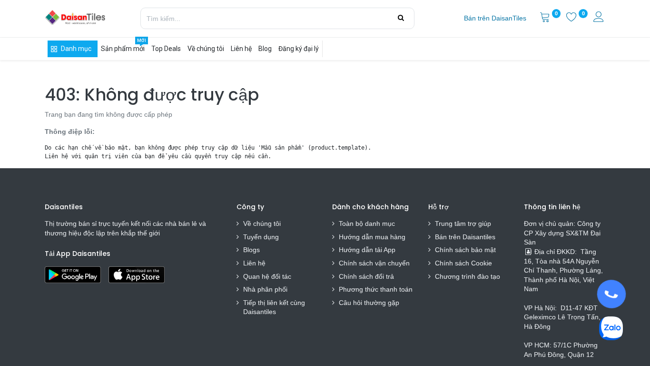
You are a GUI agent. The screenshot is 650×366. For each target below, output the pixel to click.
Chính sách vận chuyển (374, 263)
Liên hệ (254, 263)
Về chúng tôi (262, 223)
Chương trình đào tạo (468, 276)
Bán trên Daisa (457, 237)
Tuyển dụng (261, 237)
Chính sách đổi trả (366, 276)
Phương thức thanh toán (376, 289)
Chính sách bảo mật (465, 250)
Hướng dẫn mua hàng (372, 237)
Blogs (251, 250)
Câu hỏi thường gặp (369, 302)
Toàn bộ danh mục (367, 223)
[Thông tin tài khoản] (599, 18)
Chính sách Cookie (463, 263)
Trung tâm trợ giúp (463, 223)
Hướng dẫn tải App (367, 250)
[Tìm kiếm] (401, 18)
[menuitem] (495, 18)
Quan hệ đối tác (267, 276)
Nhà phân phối (265, 289)
